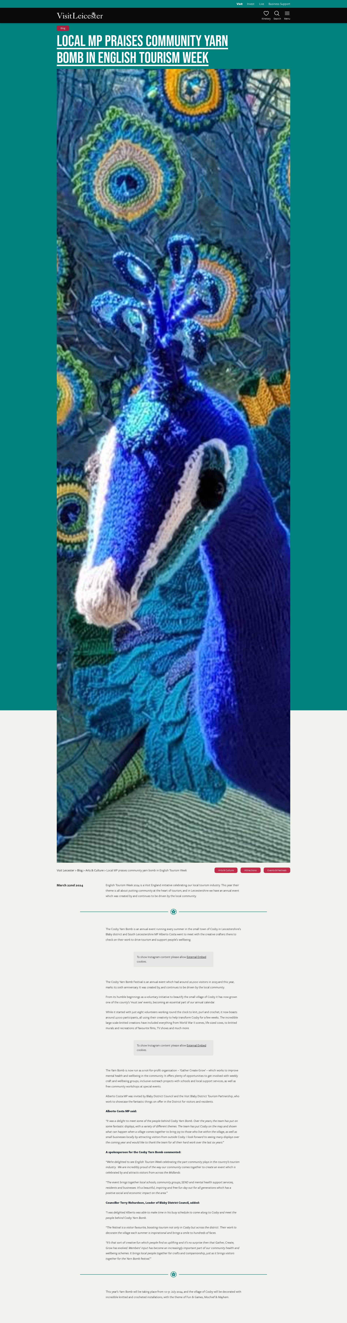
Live (261, 4)
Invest (250, 4)
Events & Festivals (276, 870)
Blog (63, 28)
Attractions (250, 870)
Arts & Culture (226, 870)
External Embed (196, 957)
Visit (240, 4)
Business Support (279, 4)
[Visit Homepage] (115, 15)
